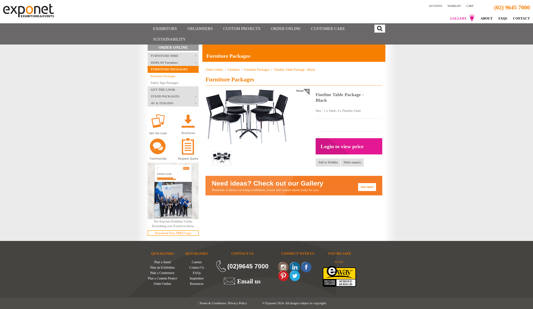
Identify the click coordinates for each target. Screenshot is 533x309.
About (487, 18)
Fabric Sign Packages (164, 82)
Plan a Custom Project (162, 278)
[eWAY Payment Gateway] (339, 276)
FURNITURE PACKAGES (169, 69)
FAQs (502, 18)
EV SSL (339, 262)
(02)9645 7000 (248, 266)
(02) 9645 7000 (512, 7)
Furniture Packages (163, 76)
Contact (521, 18)
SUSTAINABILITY (169, 39)
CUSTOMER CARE (328, 28)
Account (435, 5)
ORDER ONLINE (286, 28)
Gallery (458, 18)
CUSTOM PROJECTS (241, 28)
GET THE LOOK (163, 89)
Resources (196, 283)
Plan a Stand (162, 262)
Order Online (214, 69)
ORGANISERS (200, 28)
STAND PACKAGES (165, 96)
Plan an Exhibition (162, 267)
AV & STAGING (162, 103)
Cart (470, 5)
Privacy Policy (237, 303)
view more (367, 187)
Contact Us (196, 267)
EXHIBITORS (165, 28)
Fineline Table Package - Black (294, 69)
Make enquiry (352, 162)
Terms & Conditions (213, 303)
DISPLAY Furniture (164, 62)
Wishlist (454, 5)
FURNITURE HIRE (164, 55)
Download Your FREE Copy (173, 233)
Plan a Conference (162, 273)
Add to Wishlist (328, 162)
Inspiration (197, 278)
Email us (249, 281)
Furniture (234, 69)
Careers (197, 262)
